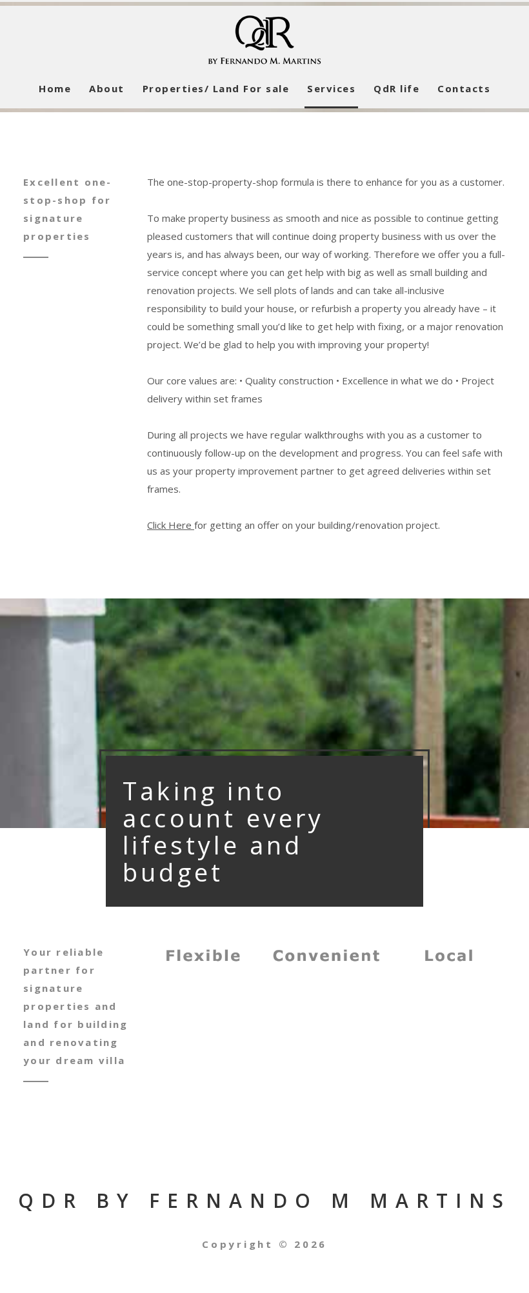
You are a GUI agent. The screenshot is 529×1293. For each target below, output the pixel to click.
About (107, 88)
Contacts (463, 88)
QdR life (396, 88)
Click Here (170, 524)
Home (55, 88)
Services (331, 88)
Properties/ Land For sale (216, 88)
